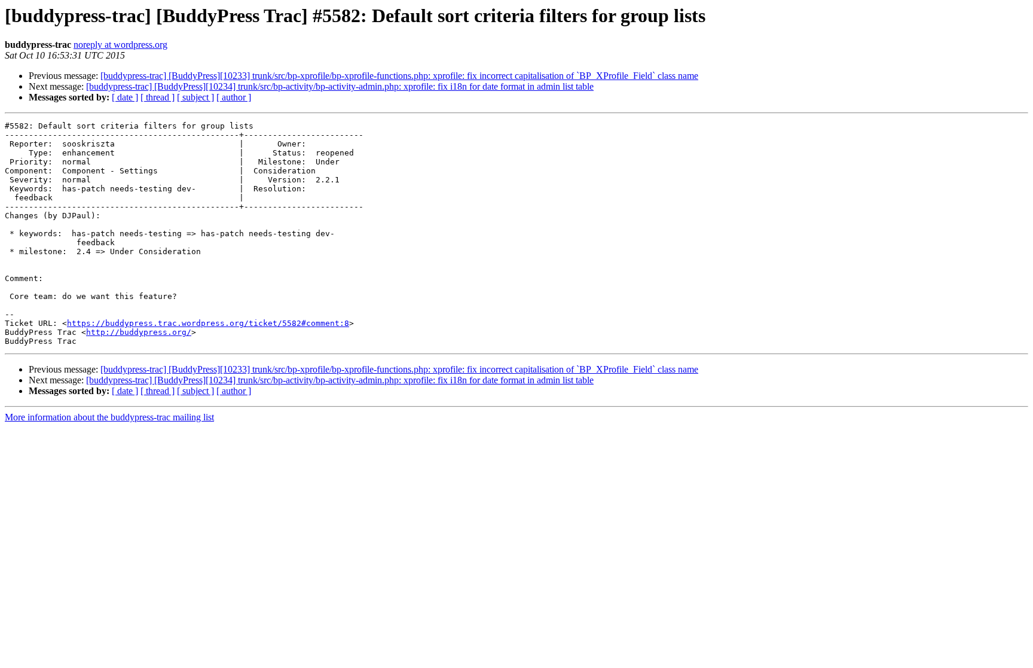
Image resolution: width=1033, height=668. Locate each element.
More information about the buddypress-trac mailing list (109, 417)
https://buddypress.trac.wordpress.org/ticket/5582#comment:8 (208, 323)
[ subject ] (195, 97)
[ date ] (125, 97)
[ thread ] (157, 97)
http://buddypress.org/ (138, 332)
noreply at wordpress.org (120, 44)
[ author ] (233, 97)
